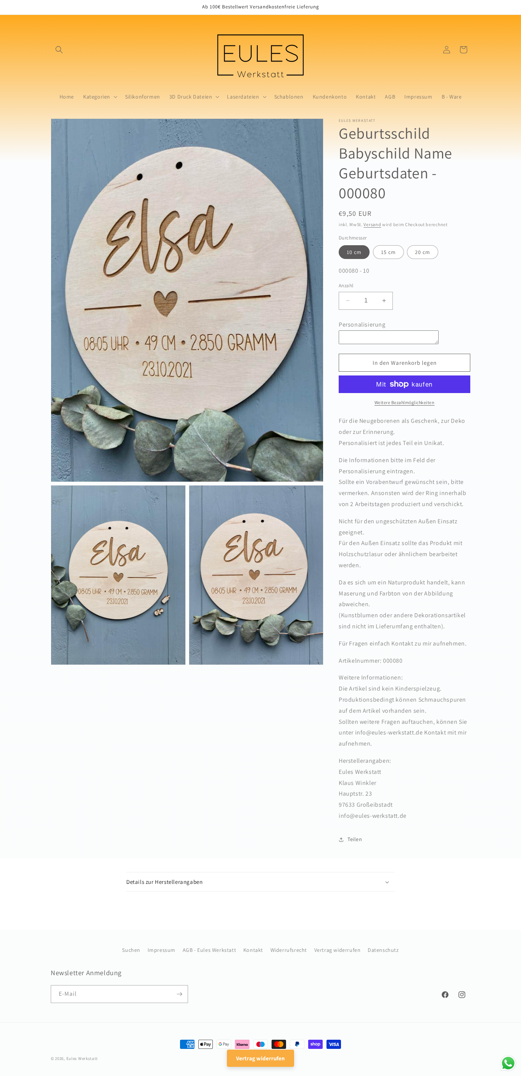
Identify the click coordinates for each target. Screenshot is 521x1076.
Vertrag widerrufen (337, 950)
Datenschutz (383, 950)
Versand (372, 224)
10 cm (354, 252)
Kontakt (253, 950)
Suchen (131, 950)
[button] (59, 49)
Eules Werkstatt (82, 1058)
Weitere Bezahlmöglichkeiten (405, 402)
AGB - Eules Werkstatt (209, 950)
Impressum (161, 950)
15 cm (388, 252)
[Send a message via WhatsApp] (508, 1063)
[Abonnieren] (179, 994)
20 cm (422, 252)
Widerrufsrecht (288, 950)
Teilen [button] (354, 839)
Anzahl (346, 285)
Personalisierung (362, 324)
